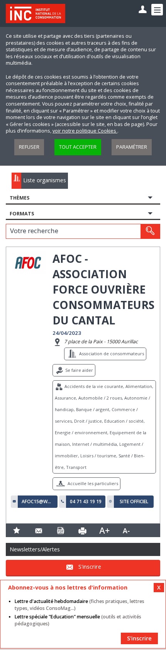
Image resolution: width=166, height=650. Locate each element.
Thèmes (19, 198)
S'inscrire (89, 566)
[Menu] (157, 9)
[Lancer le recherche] (150, 231)
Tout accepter (78, 147)
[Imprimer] (82, 530)
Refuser (29, 147)
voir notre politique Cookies (85, 131)
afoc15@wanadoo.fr (38, 501)
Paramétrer (131, 147)
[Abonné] (143, 10)
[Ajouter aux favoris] (17, 530)
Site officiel (134, 501)
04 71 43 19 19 (86, 501)
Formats (22, 213)
